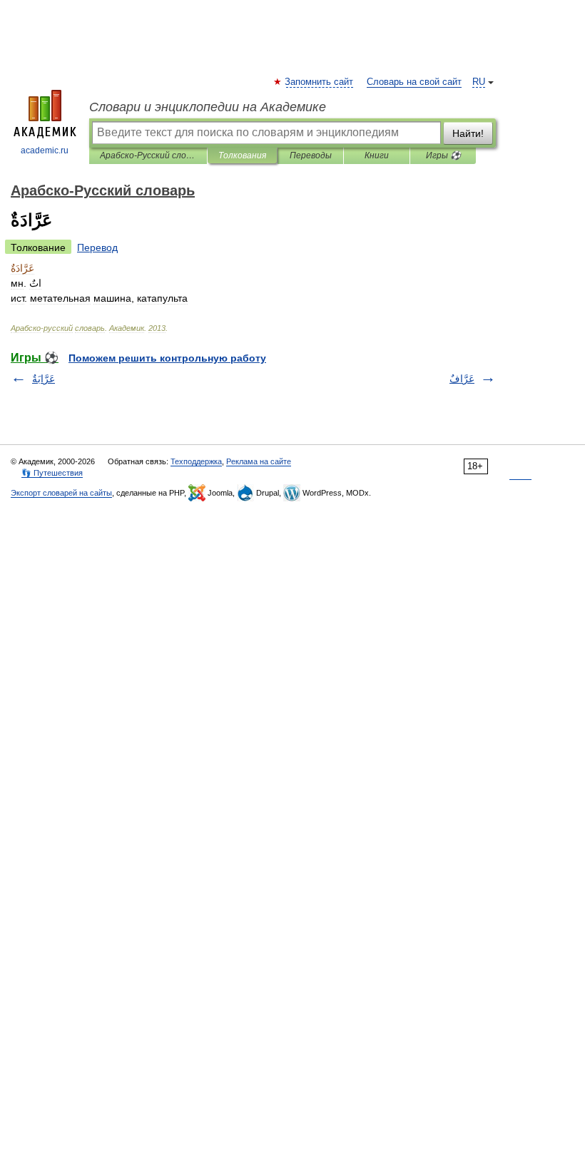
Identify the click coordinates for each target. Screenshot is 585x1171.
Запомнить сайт (319, 82)
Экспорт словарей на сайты (61, 493)
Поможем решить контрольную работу (167, 358)
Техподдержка (196, 461)
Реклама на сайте (258, 461)
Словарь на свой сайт (414, 82)
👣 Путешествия (52, 473)
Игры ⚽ (443, 155)
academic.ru (44, 150)
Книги (377, 155)
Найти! (468, 133)
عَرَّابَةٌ (43, 378)
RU (478, 82)
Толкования (242, 155)
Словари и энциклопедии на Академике (207, 107)
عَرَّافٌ (461, 378)
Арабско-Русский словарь (148, 155)
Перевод (97, 247)
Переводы (311, 155)
